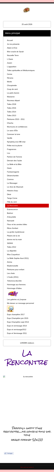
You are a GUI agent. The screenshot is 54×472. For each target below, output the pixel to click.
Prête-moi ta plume (14, 146)
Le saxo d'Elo (12, 130)
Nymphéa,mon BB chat (16, 142)
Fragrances (11, 149)
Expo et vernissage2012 (16, 329)
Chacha (10, 123)
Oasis (9, 168)
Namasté (10, 221)
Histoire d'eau (12, 191)
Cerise (9, 74)
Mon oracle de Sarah (15, 52)
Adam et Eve (12, 48)
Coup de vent (12, 89)
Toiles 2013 (11, 115)
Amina (9, 262)
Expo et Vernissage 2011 (17, 333)
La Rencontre (12, 206)
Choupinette (12, 85)
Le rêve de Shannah (15, 187)
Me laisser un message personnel (20, 303)
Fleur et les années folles (17, 224)
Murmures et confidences (17, 127)
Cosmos (10, 179)
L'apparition (11, 67)
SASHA (10, 243)
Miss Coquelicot (13, 254)
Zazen (9, 63)
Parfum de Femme (14, 157)
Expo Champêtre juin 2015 (17, 318)
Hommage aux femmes (16, 285)
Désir (9, 194)
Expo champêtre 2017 (16, 314)
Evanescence (12, 209)
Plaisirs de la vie (13, 236)
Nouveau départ (13, 100)
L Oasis (10, 59)
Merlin (9, 82)
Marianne (11, 97)
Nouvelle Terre (13, 55)
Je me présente (13, 44)
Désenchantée (13, 176)
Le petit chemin (13, 93)
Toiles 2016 (11, 108)
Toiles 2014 (11, 112)
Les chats (11, 273)
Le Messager (12, 183)
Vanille (9, 138)
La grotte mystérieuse (15, 232)
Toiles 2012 (11, 247)
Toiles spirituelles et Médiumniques (21, 70)
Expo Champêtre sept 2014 (18, 322)
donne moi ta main (14, 239)
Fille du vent (12, 202)
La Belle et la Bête (14, 164)
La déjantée (11, 251)
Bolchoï (10, 213)
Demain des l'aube (14, 161)
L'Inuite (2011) (12, 277)
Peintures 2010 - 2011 (16, 119)
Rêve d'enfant (12, 228)
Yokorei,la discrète (14, 281)
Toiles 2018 (11, 104)
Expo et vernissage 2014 (17, 326)
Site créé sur (27, 467)
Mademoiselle (12, 266)
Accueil (10, 40)
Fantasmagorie (13, 172)
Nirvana (10, 78)
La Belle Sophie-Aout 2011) (18, 258)
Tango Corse (12, 198)
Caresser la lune (13, 134)
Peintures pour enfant (15, 269)
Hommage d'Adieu (14, 288)
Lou (8, 153)
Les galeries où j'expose (16, 299)
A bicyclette (11, 217)
